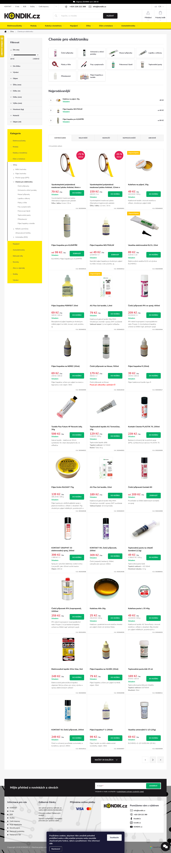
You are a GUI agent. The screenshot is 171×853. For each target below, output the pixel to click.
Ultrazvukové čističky (23, 233)
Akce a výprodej (19, 268)
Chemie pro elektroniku (24, 182)
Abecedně (152, 138)
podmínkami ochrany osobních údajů (130, 792)
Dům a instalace (19, 159)
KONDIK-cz (138, 827)
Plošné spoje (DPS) (22, 178)
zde (50, 843)
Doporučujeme (60, 138)
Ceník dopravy (44, 7)
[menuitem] (16, 25)
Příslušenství (22, 219)
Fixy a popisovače (24, 207)
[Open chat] (165, 846)
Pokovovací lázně (24, 211)
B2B (24, 7)
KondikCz (137, 819)
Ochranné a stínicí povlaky (27, 190)
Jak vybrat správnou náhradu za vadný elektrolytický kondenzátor (50, 809)
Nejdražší (106, 138)
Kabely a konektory (20, 153)
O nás (17, 7)
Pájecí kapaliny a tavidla (26, 223)
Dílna (15, 165)
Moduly (15, 147)
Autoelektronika (19, 250)
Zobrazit (77, 253)
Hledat (110, 16)
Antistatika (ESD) (21, 237)
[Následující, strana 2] (153, 760)
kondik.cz (137, 823)
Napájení (16, 244)
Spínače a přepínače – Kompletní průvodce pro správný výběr (50, 819)
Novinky (16, 262)
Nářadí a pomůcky (21, 229)
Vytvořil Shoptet (158, 847)
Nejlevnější (83, 138)
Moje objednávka (16, 824)
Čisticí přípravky (23, 186)
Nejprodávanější (129, 138)
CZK (159, 7)
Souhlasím (114, 837)
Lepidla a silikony (24, 198)
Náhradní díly (18, 256)
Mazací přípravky (24, 194)
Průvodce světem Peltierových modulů (49, 814)
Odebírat (153, 786)
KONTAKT (7, 7)
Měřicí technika (20, 169)
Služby (32, 7)
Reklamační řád (15, 835)
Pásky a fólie (22, 203)
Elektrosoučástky (19, 141)
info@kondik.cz (139, 810)
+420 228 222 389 (140, 815)
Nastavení (55, 849)
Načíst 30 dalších (104, 760)
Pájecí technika (20, 174)
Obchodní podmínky (17, 831)
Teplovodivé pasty (24, 215)
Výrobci (15, 280)
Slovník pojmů (15, 828)
